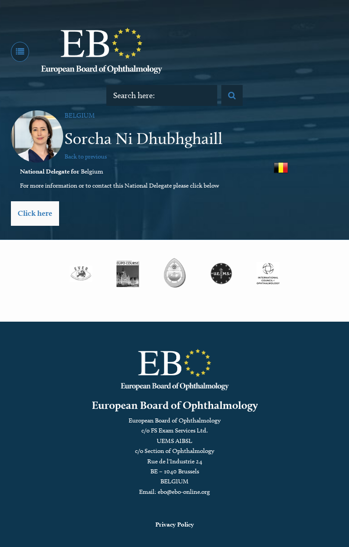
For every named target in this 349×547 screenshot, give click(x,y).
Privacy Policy (174, 524)
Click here (35, 213)
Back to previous (86, 156)
